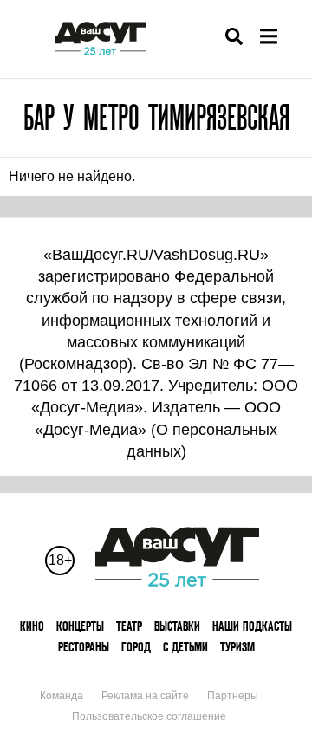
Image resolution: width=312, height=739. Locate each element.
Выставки (177, 626)
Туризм (237, 646)
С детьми (185, 646)
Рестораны (83, 646)
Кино (32, 626)
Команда (61, 696)
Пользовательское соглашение (149, 716)
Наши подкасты (252, 626)
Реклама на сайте (145, 696)
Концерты (80, 626)
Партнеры (232, 696)
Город (136, 646)
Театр (129, 626)
